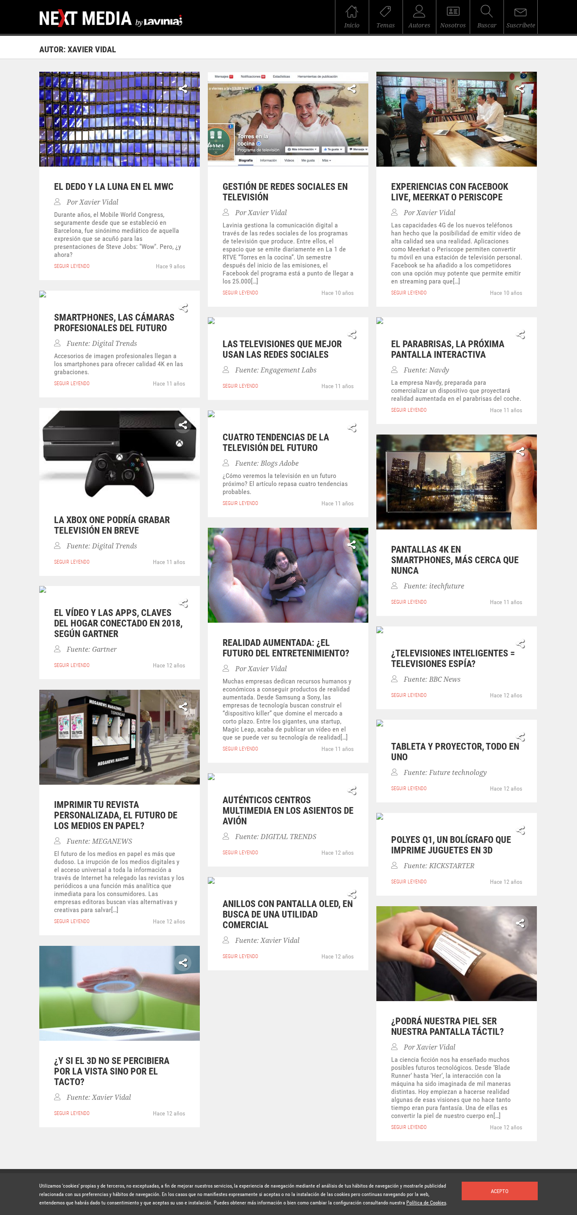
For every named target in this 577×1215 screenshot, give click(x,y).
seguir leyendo (72, 266)
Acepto (500, 1191)
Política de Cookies (426, 1203)
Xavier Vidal (98, 202)
